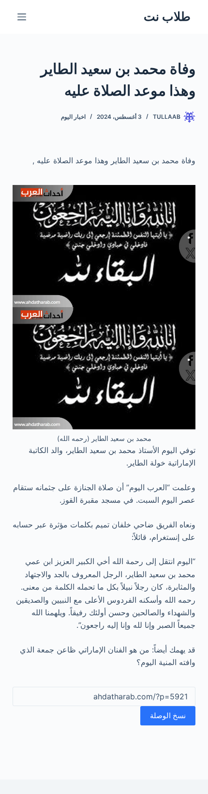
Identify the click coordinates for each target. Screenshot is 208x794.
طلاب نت (167, 16)
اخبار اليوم (73, 116)
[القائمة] (21, 17)
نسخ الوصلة (168, 715)
